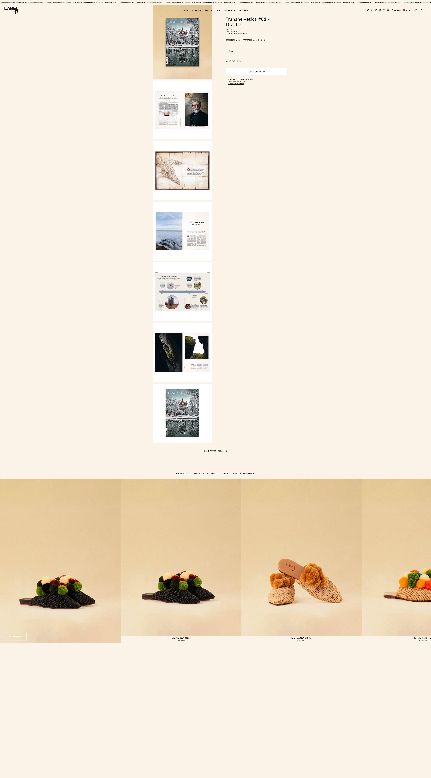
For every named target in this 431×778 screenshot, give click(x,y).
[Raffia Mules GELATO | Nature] (301, 557)
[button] (186, 10)
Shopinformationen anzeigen (236, 83)
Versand (228, 33)
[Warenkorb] (426, 10)
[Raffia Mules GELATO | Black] (181, 557)
